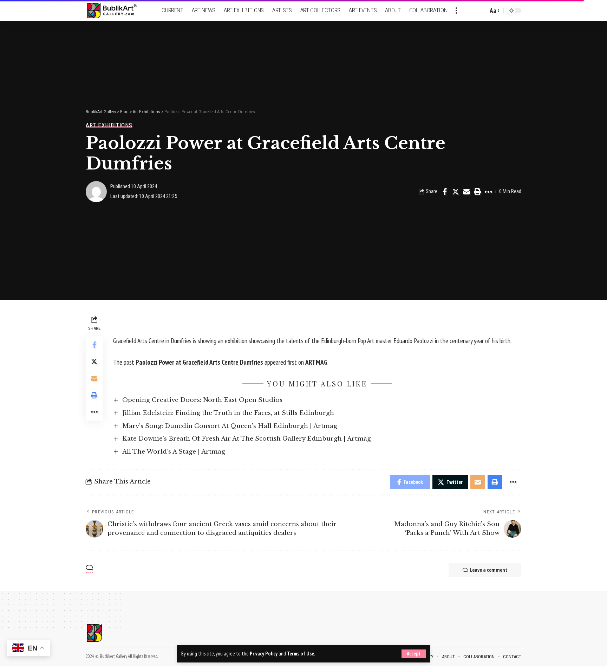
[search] (480, 10)
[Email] (466, 191)
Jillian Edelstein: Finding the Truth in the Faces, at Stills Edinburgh (228, 413)
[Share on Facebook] (445, 191)
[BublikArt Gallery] (116, 11)
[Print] (477, 191)
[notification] (470, 10)
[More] (488, 191)
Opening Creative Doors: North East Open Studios (202, 400)
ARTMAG (316, 362)
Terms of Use (300, 653)
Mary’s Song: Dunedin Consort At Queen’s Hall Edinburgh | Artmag (229, 426)
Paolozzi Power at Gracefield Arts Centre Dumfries (199, 362)
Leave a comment (488, 569)
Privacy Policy (264, 653)
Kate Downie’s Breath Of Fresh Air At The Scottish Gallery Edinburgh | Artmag (246, 438)
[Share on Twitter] (456, 191)
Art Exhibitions (109, 125)
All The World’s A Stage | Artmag (173, 451)
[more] (456, 10)
